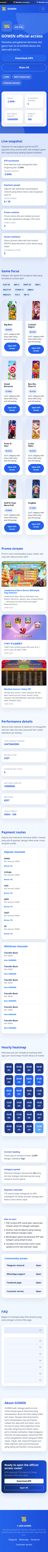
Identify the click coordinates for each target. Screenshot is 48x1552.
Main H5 (24, 67)
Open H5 (24, 1487)
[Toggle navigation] (43, 8)
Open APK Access (12, 347)
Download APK (24, 58)
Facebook (35, 1539)
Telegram (12, 1539)
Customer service (24, 1544)
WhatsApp (24, 1539)
